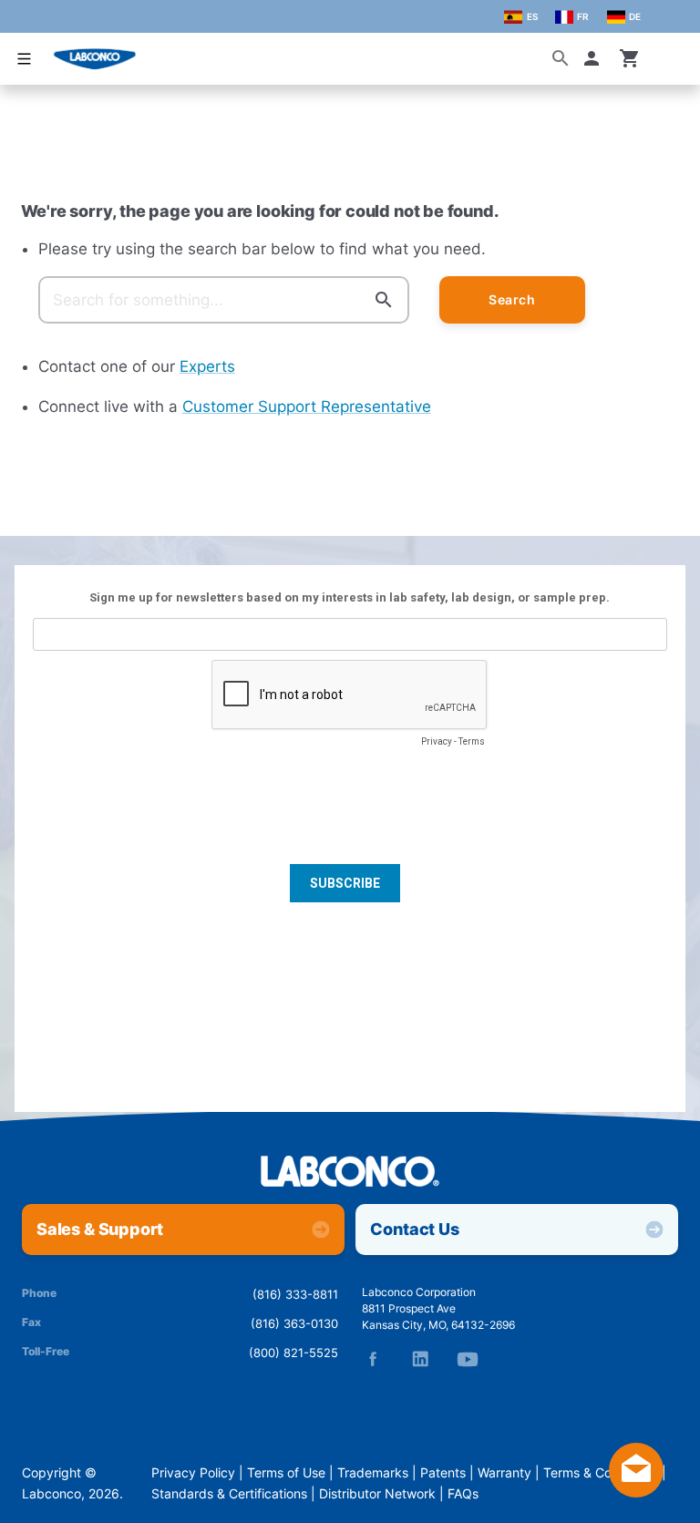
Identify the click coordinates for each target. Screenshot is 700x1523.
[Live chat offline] (636, 1492)
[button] (595, 58)
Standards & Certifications (229, 1494)
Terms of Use (286, 1473)
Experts (207, 366)
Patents (443, 1473)
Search (512, 300)
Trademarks (372, 1473)
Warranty (504, 1473)
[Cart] (629, 58)
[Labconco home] (350, 1172)
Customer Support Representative (306, 406)
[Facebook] (373, 1359)
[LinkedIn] (420, 1359)
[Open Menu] (23, 58)
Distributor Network (377, 1494)
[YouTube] (468, 1359)
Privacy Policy (193, 1473)
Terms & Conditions (600, 1473)
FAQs (463, 1494)
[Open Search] (560, 58)
